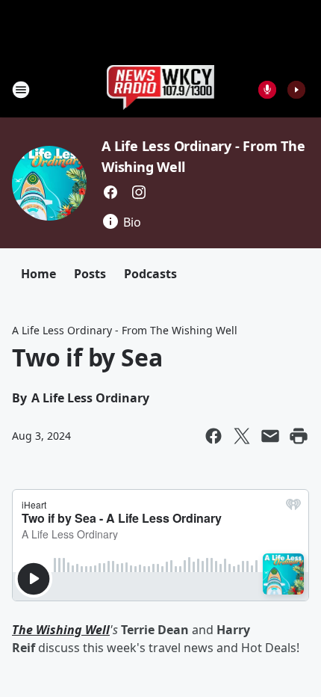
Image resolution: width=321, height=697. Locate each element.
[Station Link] (161, 89)
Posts (90, 273)
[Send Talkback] (267, 90)
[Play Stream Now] (296, 90)
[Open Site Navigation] (21, 90)
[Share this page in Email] (270, 436)
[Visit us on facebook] (110, 192)
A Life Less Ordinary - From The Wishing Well (124, 330)
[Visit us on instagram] (139, 192)
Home (38, 273)
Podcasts (150, 273)
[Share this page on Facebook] (213, 436)
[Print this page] (298, 436)
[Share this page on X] (241, 436)
